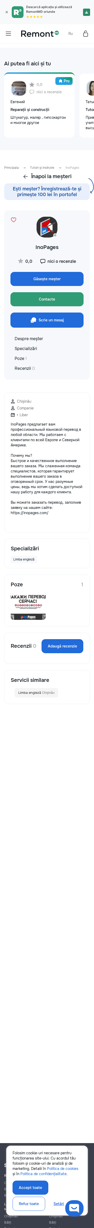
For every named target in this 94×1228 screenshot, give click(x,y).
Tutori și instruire (42, 168)
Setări (59, 1203)
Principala (11, 168)
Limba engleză (36, 692)
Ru (70, 33)
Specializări (26, 348)
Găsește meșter (47, 279)
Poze (21, 358)
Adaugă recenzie (62, 646)
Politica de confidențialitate (43, 1173)
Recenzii (25, 368)
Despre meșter (29, 338)
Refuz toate (29, 1203)
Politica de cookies (62, 1168)
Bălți (7, 1222)
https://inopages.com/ (30, 512)
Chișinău (11, 1216)
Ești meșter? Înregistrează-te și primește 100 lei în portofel (47, 191)
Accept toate (30, 1187)
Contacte (47, 299)
